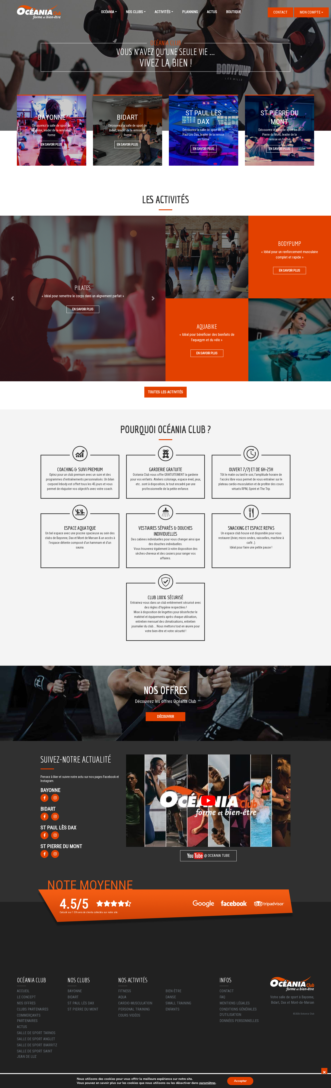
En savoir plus (51, 144)
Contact (280, 12)
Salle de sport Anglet (36, 1039)
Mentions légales (235, 1003)
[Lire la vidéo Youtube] (208, 800)
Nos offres (26, 1003)
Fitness (124, 991)
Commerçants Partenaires (29, 1018)
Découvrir (165, 716)
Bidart (73, 997)
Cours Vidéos (129, 1015)
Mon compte (310, 12)
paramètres (207, 1083)
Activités (162, 12)
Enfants (172, 1009)
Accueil (23, 991)
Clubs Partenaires (32, 1009)
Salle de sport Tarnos (36, 1033)
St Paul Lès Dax (81, 1003)
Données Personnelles (239, 1021)
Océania (107, 12)
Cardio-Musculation (135, 1003)
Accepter (240, 1081)
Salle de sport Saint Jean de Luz (34, 1054)
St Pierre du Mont (83, 1009)
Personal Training (134, 1009)
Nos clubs (134, 12)
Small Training (178, 1003)
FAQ (222, 997)
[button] (12, 298)
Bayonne (75, 991)
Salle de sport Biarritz (37, 1045)
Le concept (26, 997)
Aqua (122, 997)
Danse (171, 997)
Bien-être (173, 991)
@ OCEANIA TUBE (216, 855)
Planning (190, 12)
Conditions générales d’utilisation (238, 1012)
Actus (212, 12)
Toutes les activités (165, 392)
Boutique (233, 12)
